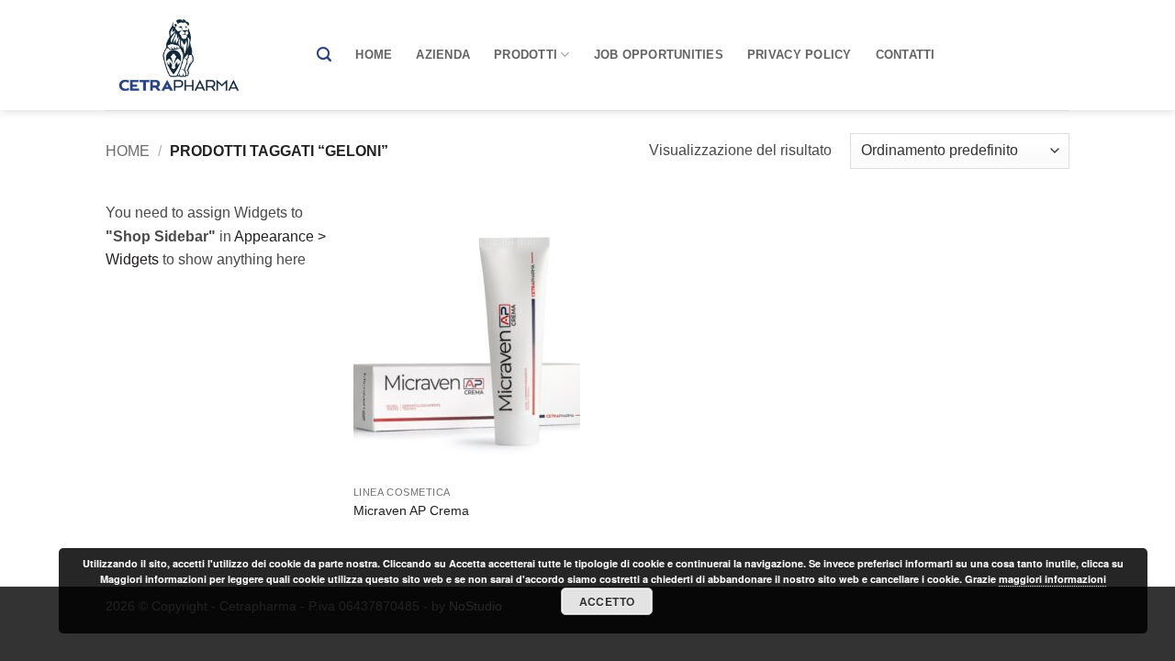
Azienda (443, 55)
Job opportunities (658, 55)
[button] (324, 55)
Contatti (905, 55)
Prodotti (525, 55)
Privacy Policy (799, 55)
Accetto (607, 601)
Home (373, 55)
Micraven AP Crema (411, 510)
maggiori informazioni (1052, 579)
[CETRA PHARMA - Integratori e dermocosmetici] (197, 55)
